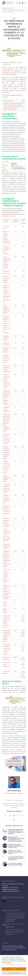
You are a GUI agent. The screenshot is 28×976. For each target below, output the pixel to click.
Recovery (16, 805)
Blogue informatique (8, 8)
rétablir (21, 805)
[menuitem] (16, 3)
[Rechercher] (16, 3)
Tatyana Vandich (6, 64)
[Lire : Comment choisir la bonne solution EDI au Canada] (3, 924)
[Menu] (25, 3)
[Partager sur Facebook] (6, 815)
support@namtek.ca (12, 889)
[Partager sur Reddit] (23, 815)
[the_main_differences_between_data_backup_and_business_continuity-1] (14, 52)
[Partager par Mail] (14, 820)
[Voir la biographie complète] (23, 793)
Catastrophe (13, 803)
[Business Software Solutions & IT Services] (11, 3)
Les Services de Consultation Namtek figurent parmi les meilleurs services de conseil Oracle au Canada (14, 931)
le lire (3, 191)
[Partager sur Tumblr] (18, 815)
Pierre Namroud (19, 800)
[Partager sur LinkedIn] (14, 815)
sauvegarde (14, 807)
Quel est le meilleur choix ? (10, 109)
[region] (14, 965)
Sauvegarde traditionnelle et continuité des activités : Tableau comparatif (14, 107)
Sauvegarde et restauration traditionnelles (13, 103)
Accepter (14, 969)
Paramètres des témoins (14, 973)
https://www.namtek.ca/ (13, 891)
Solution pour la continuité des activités (13, 104)
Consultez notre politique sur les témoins (12, 964)
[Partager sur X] (10, 815)
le (7, 191)
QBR (15, 175)
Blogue (14, 18)
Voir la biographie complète (13, 793)
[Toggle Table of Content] (22, 101)
